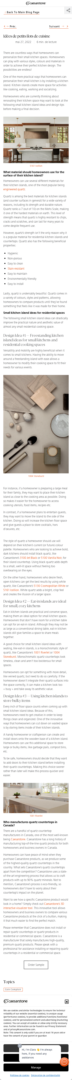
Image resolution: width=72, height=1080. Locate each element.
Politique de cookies (19, 1075)
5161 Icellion (36, 166)
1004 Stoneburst (36, 476)
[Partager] (68, 10)
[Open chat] (64, 1062)
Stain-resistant (16, 268)
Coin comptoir (13, 989)
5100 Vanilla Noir (51, 557)
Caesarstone (18, 839)
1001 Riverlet (41, 652)
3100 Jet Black (28, 557)
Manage (36, 1067)
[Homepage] (36, 3)
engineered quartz (14, 189)
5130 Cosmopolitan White (49, 586)
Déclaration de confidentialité (45, 1075)
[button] (67, 1001)
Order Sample (36, 965)
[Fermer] (20, 1046)
